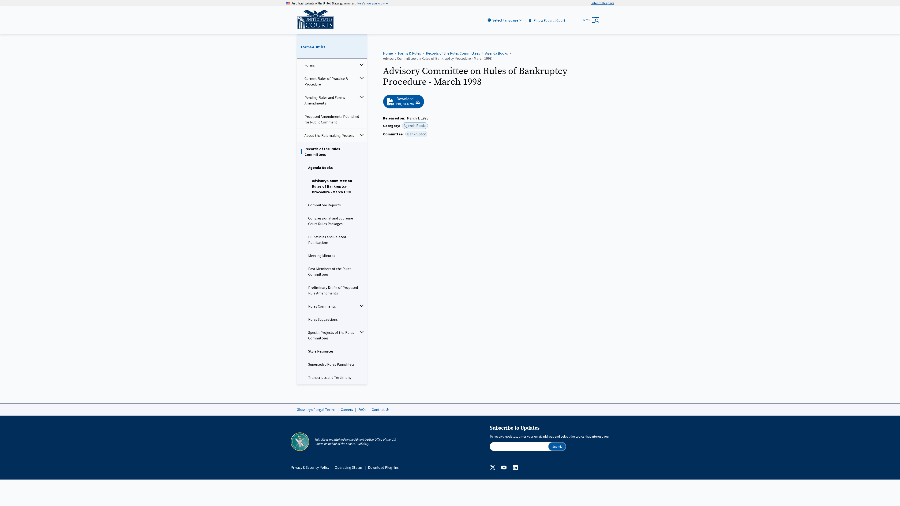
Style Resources (321, 351)
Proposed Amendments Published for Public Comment (331, 119)
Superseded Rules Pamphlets (331, 364)
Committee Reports (324, 205)
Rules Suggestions (323, 319)
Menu (586, 20)
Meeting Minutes (321, 255)
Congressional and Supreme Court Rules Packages (330, 221)
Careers (347, 409)
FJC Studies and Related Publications (327, 239)
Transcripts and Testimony (329, 377)
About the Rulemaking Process (329, 135)
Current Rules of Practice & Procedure (326, 81)
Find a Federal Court (549, 20)
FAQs (362, 409)
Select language (505, 20)
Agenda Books (320, 167)
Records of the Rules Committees (322, 151)
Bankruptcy (416, 134)
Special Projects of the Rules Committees (331, 335)
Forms (309, 65)
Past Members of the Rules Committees (329, 271)
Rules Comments (322, 306)
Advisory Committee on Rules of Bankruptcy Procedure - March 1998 (332, 186)
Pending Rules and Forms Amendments (324, 100)
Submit (557, 447)
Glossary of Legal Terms (316, 409)
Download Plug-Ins (383, 467)
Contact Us (381, 409)
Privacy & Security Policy (310, 467)
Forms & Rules (313, 47)
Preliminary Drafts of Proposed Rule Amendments (333, 290)
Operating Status (349, 467)
